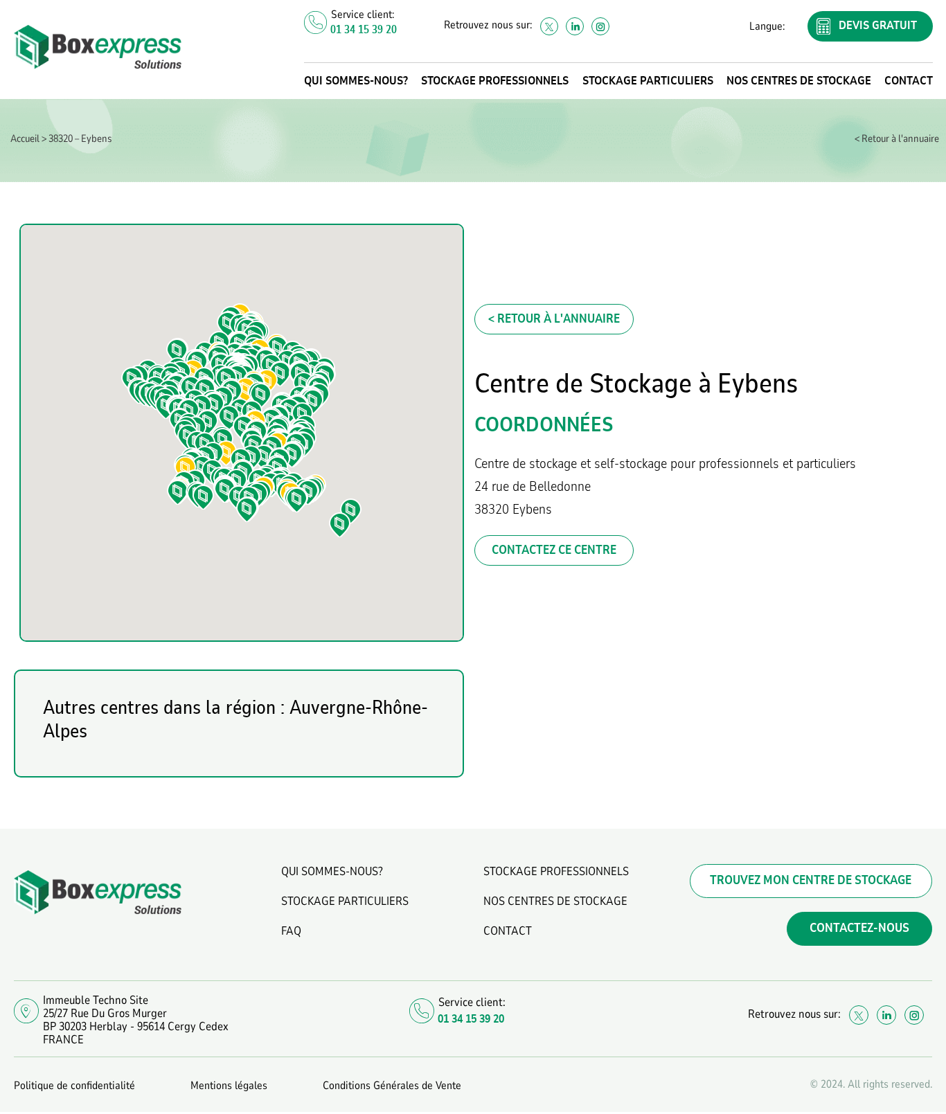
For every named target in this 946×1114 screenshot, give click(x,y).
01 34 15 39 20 (363, 29)
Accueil (24, 138)
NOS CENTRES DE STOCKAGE (798, 81)
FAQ (291, 931)
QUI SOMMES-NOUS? (356, 81)
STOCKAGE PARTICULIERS (647, 81)
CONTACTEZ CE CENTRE (554, 550)
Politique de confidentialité (74, 1085)
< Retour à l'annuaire (897, 138)
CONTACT (908, 81)
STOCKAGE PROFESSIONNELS (495, 81)
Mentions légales (228, 1085)
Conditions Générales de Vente (392, 1085)
